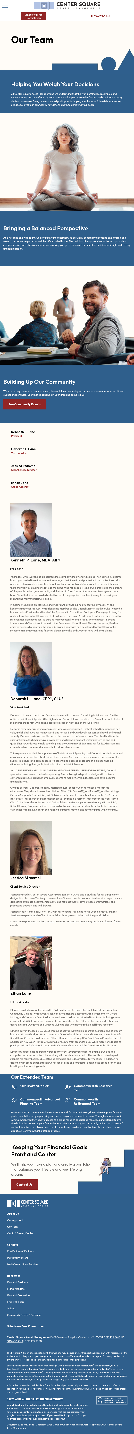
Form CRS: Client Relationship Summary (35, 1399)
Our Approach (15, 1220)
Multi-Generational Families (22, 1264)
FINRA (107, 1365)
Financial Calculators (18, 1295)
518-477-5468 (100, 16)
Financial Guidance (17, 1282)
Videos (11, 1308)
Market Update (16, 1288)
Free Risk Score (16, 1301)
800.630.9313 (15, 1341)
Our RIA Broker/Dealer (20, 1233)
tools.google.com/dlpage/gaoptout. (47, 1418)
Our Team (12, 1226)
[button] (33, 16)
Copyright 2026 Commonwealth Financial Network (62, 1424)
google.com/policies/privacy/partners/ (26, 1415)
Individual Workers (17, 1257)
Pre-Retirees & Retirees (20, 1251)
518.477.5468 (113, 1337)
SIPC (113, 1365)
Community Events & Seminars (24, 1315)
